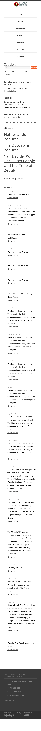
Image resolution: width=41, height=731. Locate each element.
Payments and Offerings (14, 205)
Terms (26, 715)
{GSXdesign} (9, 715)
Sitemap (19, 676)
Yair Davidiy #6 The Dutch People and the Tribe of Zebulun (19, 163)
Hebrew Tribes (11, 308)
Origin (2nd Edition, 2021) (14, 414)
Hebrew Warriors (12, 529)
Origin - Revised (12, 440)
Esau (8, 232)
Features (20, 49)
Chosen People (11, 602)
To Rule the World (12, 579)
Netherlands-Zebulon (15, 136)
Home (20, 14)
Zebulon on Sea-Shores (15, 102)
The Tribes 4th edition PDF (15, 334)
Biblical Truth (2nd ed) (13, 499)
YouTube (9, 705)
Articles (20, 42)
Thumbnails (10, 263)
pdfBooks (10, 277)
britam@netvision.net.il (16, 695)
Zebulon (8, 97)
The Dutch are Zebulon (16, 147)
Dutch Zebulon (10, 91)
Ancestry (10, 291)
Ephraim (9, 638)
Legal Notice (29, 713)
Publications (20, 28)
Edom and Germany (13, 565)
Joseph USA (10, 467)
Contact (20, 56)
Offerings (20, 35)
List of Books (11, 249)
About (20, 21)
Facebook (5, 705)
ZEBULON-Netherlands (16, 88)
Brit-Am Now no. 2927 (12, 105)
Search (9, 717)
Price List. (10, 191)
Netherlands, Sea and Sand (17, 114)
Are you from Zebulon (13, 117)
